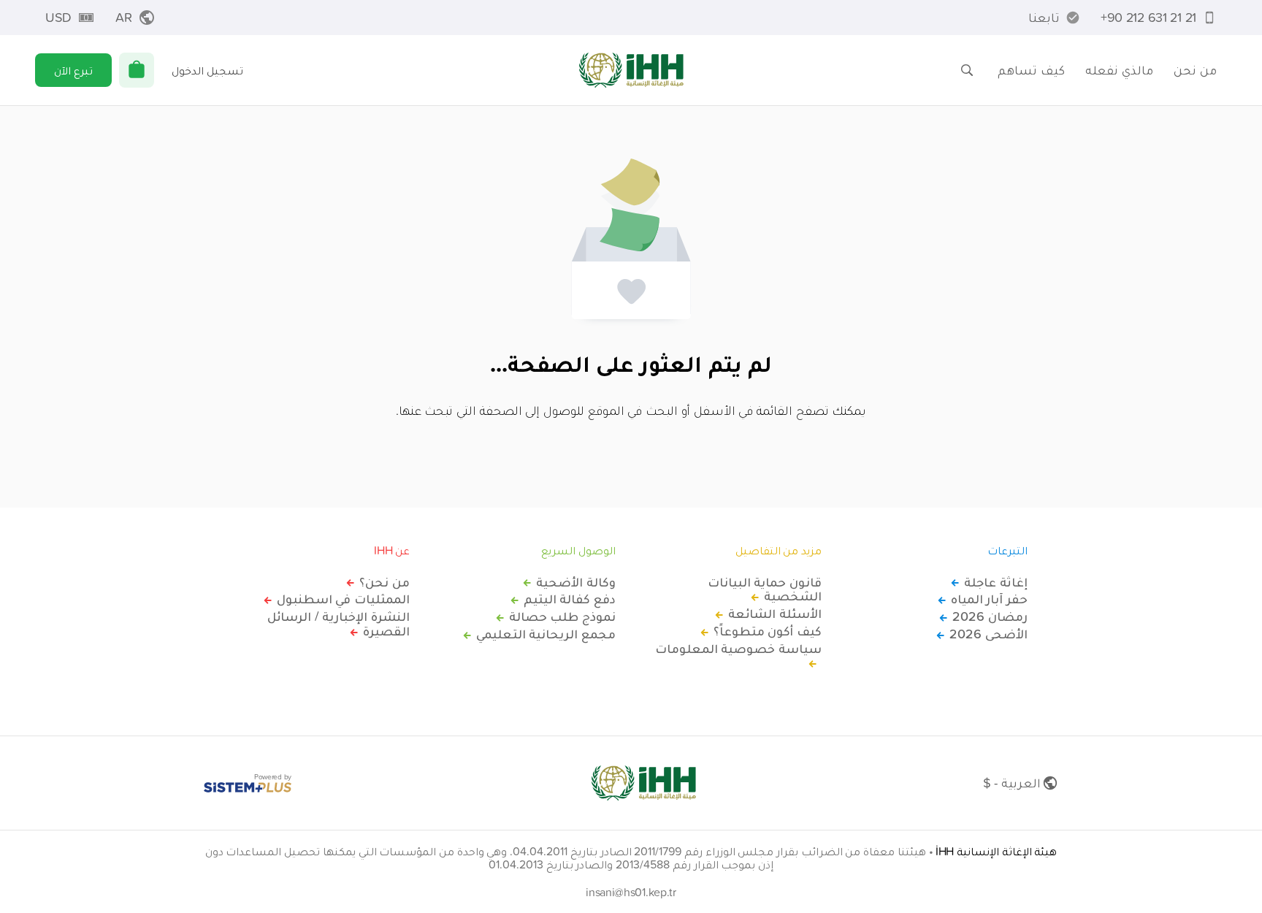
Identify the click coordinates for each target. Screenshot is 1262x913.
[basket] (136, 70)
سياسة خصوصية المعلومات (738, 649)
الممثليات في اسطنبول (343, 599)
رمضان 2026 (990, 616)
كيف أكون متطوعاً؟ (768, 631)
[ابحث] (966, 70)
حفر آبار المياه (989, 599)
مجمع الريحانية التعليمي (546, 634)
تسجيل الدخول (207, 70)
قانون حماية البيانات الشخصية (765, 589)
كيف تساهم (1031, 70)
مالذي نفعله (1119, 70)
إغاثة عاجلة (996, 582)
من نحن (1195, 70)
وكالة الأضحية (576, 582)
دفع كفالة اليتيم (570, 599)
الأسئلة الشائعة (775, 613)
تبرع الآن (73, 70)
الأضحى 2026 (988, 634)
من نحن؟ (384, 582)
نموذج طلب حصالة (562, 616)
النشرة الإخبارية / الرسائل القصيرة (338, 623)
